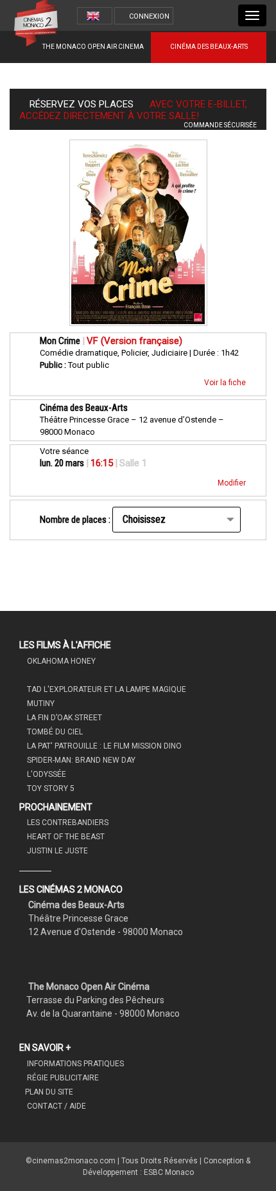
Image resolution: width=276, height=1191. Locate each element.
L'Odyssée (45, 774)
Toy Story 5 (49, 788)
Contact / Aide (55, 1106)
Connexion (149, 16)
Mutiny (40, 703)
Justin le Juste (56, 850)
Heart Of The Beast (65, 836)
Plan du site (49, 1091)
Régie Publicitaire (62, 1077)
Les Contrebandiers (66, 822)
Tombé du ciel (54, 731)
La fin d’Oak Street (63, 717)
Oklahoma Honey (60, 661)
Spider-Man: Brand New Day (80, 760)
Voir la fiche (226, 382)
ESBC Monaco (169, 1172)
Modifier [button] (233, 482)
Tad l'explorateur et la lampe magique (105, 689)
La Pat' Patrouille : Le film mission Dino (103, 745)
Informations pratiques (74, 1063)
